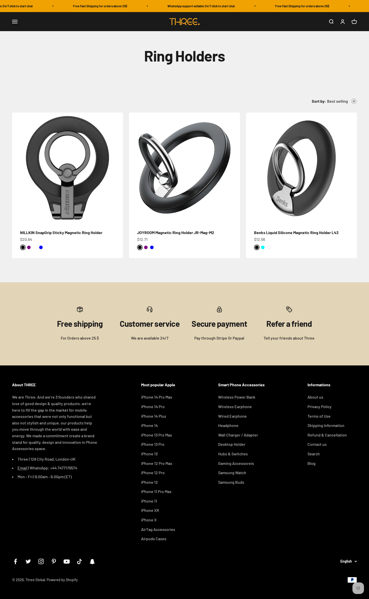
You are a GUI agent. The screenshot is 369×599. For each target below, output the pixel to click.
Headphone (228, 425)
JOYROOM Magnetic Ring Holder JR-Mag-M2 (175, 232)
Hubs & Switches (233, 453)
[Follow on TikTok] (79, 561)
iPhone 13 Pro (152, 444)
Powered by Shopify (62, 580)
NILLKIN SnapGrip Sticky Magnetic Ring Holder (61, 232)
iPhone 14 (149, 425)
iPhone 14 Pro (153, 406)
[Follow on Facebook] (15, 561)
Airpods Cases (153, 538)
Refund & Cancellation (327, 434)
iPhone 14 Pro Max (156, 397)
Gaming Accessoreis (236, 463)
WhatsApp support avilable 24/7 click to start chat (194, 6)
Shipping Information (326, 425)
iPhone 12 (149, 482)
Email (22, 467)
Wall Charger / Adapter (238, 434)
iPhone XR (150, 510)
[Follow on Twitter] (28, 561)
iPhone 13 (149, 453)
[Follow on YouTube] (66, 561)
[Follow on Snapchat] (92, 561)
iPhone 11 (149, 501)
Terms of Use (319, 416)
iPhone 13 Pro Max (156, 434)
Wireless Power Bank (236, 397)
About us (315, 397)
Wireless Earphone (235, 406)
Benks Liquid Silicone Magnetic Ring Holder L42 (296, 232)
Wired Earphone (232, 416)
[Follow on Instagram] (41, 561)
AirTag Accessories (158, 529)
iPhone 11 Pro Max (156, 491)
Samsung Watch (232, 472)
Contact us (317, 444)
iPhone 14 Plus (153, 416)
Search (314, 453)
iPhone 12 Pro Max (156, 463)
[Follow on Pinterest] (53, 561)
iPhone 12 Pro (153, 472)
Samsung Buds (231, 482)
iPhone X (149, 519)
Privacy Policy (320, 406)
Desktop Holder (231, 444)
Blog (312, 463)
